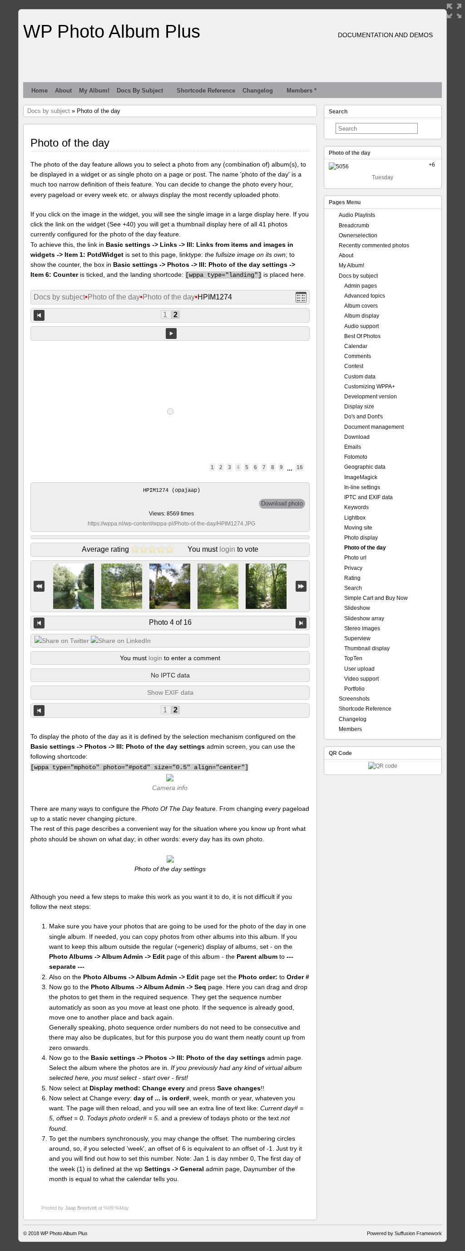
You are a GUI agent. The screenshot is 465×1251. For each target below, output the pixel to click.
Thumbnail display (367, 648)
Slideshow (357, 608)
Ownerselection (358, 235)
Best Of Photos (362, 336)
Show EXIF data (170, 692)
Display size (359, 406)
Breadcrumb (354, 225)
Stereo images (362, 628)
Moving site (358, 528)
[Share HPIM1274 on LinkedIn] (121, 640)
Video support (361, 679)
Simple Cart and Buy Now (376, 598)
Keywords (356, 507)
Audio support (361, 326)
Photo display (361, 538)
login (227, 549)
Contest (353, 366)
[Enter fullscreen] (454, 11)
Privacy (353, 568)
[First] (39, 586)
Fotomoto (355, 457)
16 (300, 467)
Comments (357, 356)
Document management (374, 427)
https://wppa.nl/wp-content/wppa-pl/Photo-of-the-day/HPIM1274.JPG (171, 523)
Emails (352, 447)
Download (357, 437)
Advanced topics (364, 296)
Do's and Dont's (363, 416)
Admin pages (360, 286)
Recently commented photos (374, 245)
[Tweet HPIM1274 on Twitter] (62, 640)
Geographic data (365, 467)
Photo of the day (114, 297)
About (63, 90)
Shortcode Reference (206, 90)
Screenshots (354, 699)
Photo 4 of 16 (170, 622)
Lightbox (355, 518)
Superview (357, 638)
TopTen (353, 658)
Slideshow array (364, 618)
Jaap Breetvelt (81, 1208)
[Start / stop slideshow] (171, 333)
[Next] (301, 623)
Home (39, 90)
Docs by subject (140, 90)
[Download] (282, 503)
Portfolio (354, 689)
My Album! (94, 90)
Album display (361, 316)
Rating (352, 578)
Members (350, 729)
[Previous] (39, 623)
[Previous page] (39, 315)
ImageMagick (360, 477)
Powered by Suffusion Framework (404, 1233)
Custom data (360, 376)
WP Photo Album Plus (111, 31)
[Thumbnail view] (301, 297)
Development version (370, 396)
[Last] (301, 586)
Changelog (257, 90)
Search (353, 588)
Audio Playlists (357, 215)
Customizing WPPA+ (369, 386)
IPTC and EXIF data (368, 497)
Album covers (361, 306)
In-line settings (362, 487)
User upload (359, 669)
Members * (302, 90)
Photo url (355, 557)
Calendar (355, 346)
